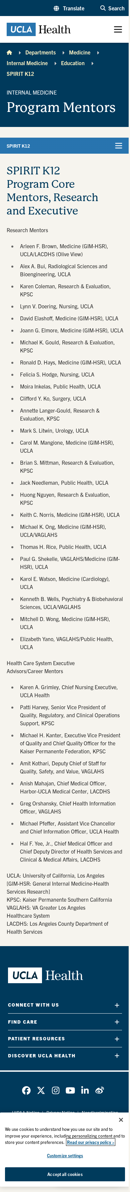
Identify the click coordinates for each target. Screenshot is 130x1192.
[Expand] (117, 1005)
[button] (69, 8)
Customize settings (65, 1155)
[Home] (9, 52)
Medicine (79, 52)
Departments (40, 52)
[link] (26, 1090)
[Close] (121, 1119)
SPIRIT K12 (20, 73)
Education (73, 62)
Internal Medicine (27, 62)
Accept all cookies (64, 1174)
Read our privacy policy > (90, 1142)
